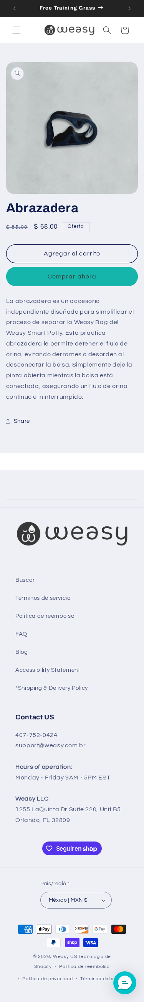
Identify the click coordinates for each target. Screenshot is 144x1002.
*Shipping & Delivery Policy (51, 688)
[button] (16, 30)
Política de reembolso (84, 966)
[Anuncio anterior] (14, 8)
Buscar (25, 580)
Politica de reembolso (44, 616)
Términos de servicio (43, 598)
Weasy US (65, 957)
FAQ (21, 634)
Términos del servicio (104, 979)
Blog (21, 652)
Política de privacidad (47, 979)
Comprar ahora (72, 276)
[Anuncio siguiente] (129, 8)
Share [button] (22, 421)
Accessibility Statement (47, 670)
